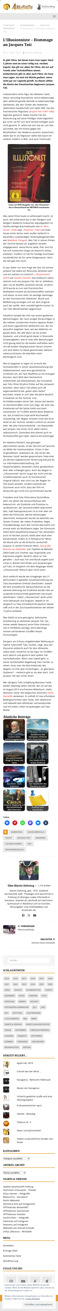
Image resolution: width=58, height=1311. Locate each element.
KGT (6, 1013)
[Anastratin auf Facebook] (35, 1281)
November (20, 1030)
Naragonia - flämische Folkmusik (33, 1079)
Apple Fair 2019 (25, 1063)
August (18, 990)
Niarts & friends (13, 1024)
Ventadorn (38, 1041)
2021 (7, 984)
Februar (33, 995)
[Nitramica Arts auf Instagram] (11, 1281)
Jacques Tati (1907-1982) (41, 111)
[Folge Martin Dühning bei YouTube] (33, 915)
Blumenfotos (33, 990)
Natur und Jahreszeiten (29, 1130)
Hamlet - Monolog (26, 1113)
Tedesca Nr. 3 (24, 1122)
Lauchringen (33, 1013)
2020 (50, 978)
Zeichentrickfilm (14, 849)
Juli (35, 1007)
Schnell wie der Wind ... (29, 1071)
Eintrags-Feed (10, 1250)
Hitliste (34, 1001)
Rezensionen (27, 25)
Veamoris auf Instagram (15, 1224)
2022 (15, 984)
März (34, 1018)
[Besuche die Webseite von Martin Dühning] (23, 915)
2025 (41, 984)
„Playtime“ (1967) (32, 229)
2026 (50, 984)
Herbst (22, 1001)
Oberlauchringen (39, 1030)
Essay (21, 995)
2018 (33, 978)
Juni (43, 1007)
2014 (7, 978)
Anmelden (8, 1245)
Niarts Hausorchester (37, 1024)
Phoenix (9, 1036)
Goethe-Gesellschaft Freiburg (18, 1186)
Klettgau (17, 1013)
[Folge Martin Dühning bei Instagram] (27, 915)
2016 (15, 978)
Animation (16, 832)
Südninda (22, 1041)
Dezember (10, 995)
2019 (41, 978)
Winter (26, 1047)
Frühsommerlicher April (29, 1105)
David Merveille (36, 832)
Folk (44, 995)
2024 (33, 984)
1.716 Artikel (44, 885)
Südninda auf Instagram (15, 1221)
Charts (48, 990)
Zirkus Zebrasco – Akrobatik (17, 1231)
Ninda (8, 1030)
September (36, 1036)
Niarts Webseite (11, 1200)
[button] (53, 16)
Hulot (8, 838)
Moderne (40, 838)
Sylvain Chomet (22, 277)
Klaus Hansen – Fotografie (16, 1193)
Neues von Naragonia (28, 1088)
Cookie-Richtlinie (33, 1298)
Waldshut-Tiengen (16, 240)
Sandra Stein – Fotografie (16, 1217)
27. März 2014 (13, 52)
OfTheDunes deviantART (15, 1207)
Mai (25, 1018)
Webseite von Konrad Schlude (18, 1227)
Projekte (22, 1036)
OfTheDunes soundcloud (16, 1210)
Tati (29, 843)
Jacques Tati (23, 838)
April (7, 990)
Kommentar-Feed (12, 1255)
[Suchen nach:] (29, 960)
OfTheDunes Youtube (14, 1214)
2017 (24, 978)
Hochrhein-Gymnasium (16, 1007)
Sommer (9, 1041)
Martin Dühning (33, 52)
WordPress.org (10, 1260)
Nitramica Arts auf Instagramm (19, 1203)
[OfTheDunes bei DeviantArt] (47, 1281)
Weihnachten (12, 1047)
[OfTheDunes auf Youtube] (23, 1281)
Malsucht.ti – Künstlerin (15, 1196)
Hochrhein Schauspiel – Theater (19, 1190)
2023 (24, 984)
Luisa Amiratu (12, 1018)
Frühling (9, 1001)
